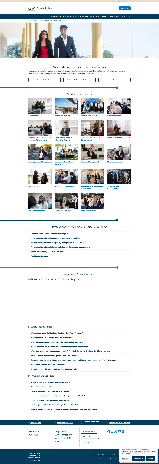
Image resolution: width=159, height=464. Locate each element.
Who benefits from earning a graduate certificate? (51, 338)
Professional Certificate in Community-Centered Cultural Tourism (57, 238)
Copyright (110, 458)
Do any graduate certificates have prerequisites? (51, 400)
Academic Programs (57, 16)
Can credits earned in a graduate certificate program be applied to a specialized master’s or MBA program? (74, 360)
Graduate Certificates (43, 80)
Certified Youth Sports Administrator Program (49, 234)
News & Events (115, 16)
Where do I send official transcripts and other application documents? (59, 347)
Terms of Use (104, 458)
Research (104, 16)
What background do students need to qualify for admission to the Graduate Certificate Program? (71, 351)
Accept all (150, 458)
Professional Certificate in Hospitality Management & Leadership (57, 243)
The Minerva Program (39, 256)
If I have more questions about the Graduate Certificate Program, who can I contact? (65, 409)
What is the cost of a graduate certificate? (48, 365)
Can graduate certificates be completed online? (50, 391)
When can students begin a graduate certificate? (51, 382)
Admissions (70, 16)
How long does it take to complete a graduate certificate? (54, 405)
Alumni (124, 1)
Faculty (114, 1)
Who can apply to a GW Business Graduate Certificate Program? (57, 333)
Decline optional (138, 458)
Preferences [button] (125, 458)
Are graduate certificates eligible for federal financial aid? (54, 369)
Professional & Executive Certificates (78, 80)
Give (129, 1)
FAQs (113, 80)
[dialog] (138, 455)
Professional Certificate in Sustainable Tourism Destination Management (60, 247)
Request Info (125, 8)
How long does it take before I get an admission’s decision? (55, 356)
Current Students (82, 16)
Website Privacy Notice (140, 451)
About (124, 16)
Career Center (94, 16)
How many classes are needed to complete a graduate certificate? (58, 396)
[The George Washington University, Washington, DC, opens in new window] (34, 456)
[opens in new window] (109, 432)
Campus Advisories (97, 455)
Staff (119, 1)
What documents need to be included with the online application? (58, 342)
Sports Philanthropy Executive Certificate (48, 252)
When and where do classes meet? (45, 387)
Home (30, 20)
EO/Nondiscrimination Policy (110, 455)
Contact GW (89, 458)
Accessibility (97, 458)
